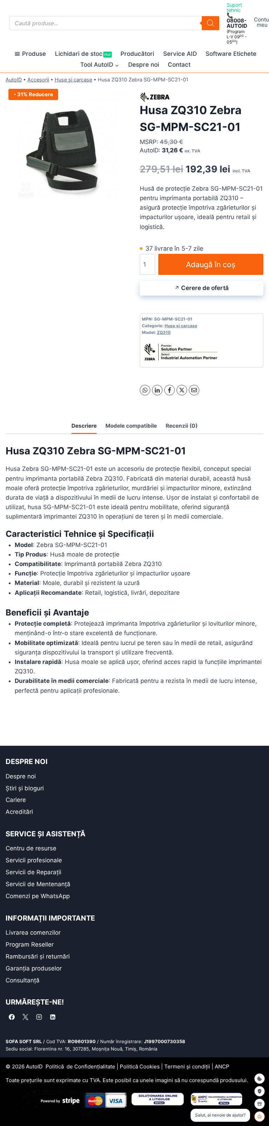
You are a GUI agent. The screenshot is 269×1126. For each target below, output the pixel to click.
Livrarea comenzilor (33, 932)
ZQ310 (164, 332)
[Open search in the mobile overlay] (114, 23)
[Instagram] (39, 1017)
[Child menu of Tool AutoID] (100, 64)
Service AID (180, 53)
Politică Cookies (140, 1066)
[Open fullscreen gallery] (122, 203)
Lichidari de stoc (83, 53)
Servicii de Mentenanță (38, 884)
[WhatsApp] (145, 390)
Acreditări (19, 811)
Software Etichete (231, 53)
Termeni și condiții (187, 1066)
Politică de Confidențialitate (80, 1066)
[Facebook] (169, 390)
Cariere (16, 799)
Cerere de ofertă (205, 287)
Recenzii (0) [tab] (182, 425)
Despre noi (143, 64)
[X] (182, 390)
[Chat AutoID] (259, 1116)
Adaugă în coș (210, 264)
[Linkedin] (52, 1017)
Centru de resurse (31, 848)
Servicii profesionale (34, 860)
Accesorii (38, 80)
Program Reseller (30, 944)
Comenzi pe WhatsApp (38, 896)
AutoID (14, 80)
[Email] (194, 390)
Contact (179, 64)
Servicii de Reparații (33, 872)
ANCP (222, 1066)
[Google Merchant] (259, 1104)
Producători (137, 53)
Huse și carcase (73, 80)
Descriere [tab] (84, 425)
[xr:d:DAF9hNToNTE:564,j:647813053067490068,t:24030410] (67, 148)
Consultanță (23, 980)
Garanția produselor (34, 968)
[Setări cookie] (259, 1078)
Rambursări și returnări (38, 956)
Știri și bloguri (25, 788)
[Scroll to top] (11, 1108)
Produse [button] (34, 53)
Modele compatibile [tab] (131, 425)
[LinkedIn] (157, 390)
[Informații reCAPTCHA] (259, 1091)
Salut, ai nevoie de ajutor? (220, 1115)
